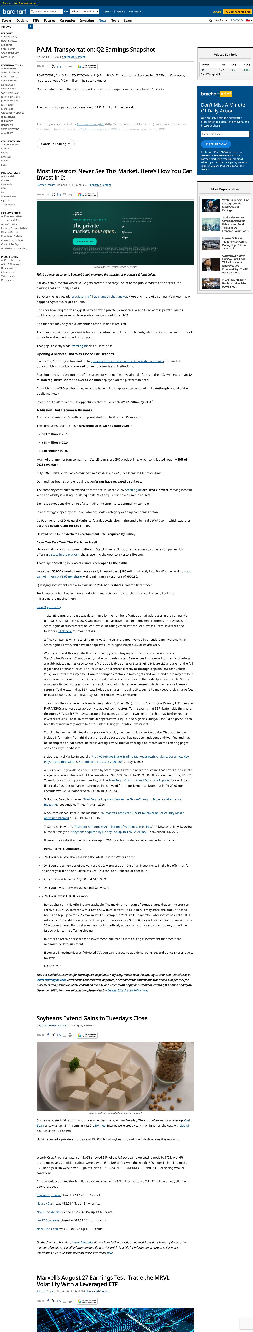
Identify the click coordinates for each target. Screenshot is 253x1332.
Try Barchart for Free (237, 11)
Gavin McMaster (10, 92)
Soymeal (100, 1125)
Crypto (5, 180)
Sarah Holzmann (10, 128)
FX (2, 192)
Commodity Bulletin (12, 240)
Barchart (63, 1025)
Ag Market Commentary (14, 248)
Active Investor (9, 224)
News (103, 20)
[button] (249, 20)
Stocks (7, 20)
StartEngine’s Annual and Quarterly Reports (139, 780)
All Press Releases (10, 260)
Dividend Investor (10, 232)
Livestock (6, 156)
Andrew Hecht (9, 68)
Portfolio (120, 11)
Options (22, 20)
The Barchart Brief (10, 220)
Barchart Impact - (46, 184)
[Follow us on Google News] (86, 66)
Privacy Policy (227, 165)
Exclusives (6, 44)
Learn (128, 20)
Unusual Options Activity (14, 228)
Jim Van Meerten (10, 100)
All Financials (8, 176)
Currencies (67, 20)
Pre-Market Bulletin (11, 236)
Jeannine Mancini (10, 96)
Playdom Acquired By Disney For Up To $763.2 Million (109, 832)
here (110, 1253)
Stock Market (8, 204)
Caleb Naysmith (9, 76)
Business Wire (8, 268)
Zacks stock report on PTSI (98, 129)
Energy (5, 148)
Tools (115, 20)
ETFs (36, 20)
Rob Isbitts (7, 125)
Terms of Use (208, 165)
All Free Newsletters (11, 216)
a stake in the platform (64, 554)
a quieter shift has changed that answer (99, 296)
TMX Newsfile (8, 276)
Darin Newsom (9, 80)
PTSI (202, 69)
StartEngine (133, 490)
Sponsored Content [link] (100, 184)
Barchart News (9, 40)
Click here (65, 631)
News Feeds (7, 56)
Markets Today (9, 36)
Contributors (8, 48)
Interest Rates (8, 196)
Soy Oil (185, 1125)
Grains (4, 152)
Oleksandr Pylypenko (12, 112)
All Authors (7, 133)
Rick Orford (7, 120)
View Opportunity (49, 607)
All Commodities (10, 144)
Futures (49, 20)
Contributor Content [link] (73, 56)
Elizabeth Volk (8, 88)
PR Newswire (8, 280)
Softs (4, 164)
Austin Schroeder (10, 72)
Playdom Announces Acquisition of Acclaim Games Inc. (113, 827)
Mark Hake (7, 108)
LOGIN (217, 11)
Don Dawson (8, 84)
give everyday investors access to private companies (127, 361)
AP (38, 56)
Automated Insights (90, 124)
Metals (5, 160)
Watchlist (107, 11)
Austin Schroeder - (47, 1025)
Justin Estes (7, 104)
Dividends (6, 184)
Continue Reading (53, 144)
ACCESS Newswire (10, 264)
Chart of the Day (10, 52)
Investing (87, 20)
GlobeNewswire (9, 272)
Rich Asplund (8, 116)
